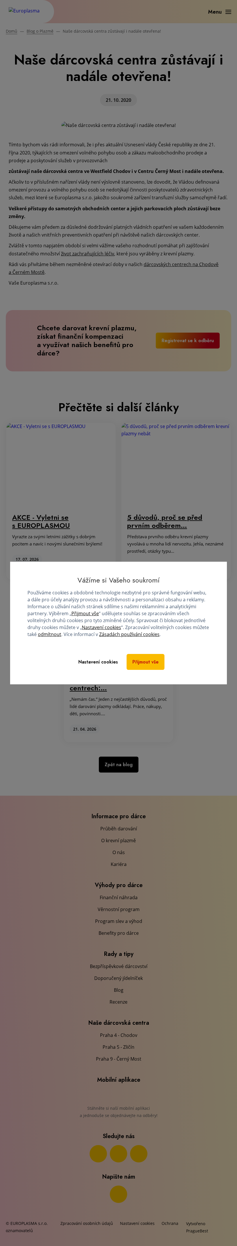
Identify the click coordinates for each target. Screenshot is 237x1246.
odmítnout (49, 634)
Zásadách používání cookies (129, 634)
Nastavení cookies (101, 627)
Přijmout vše (85, 613)
